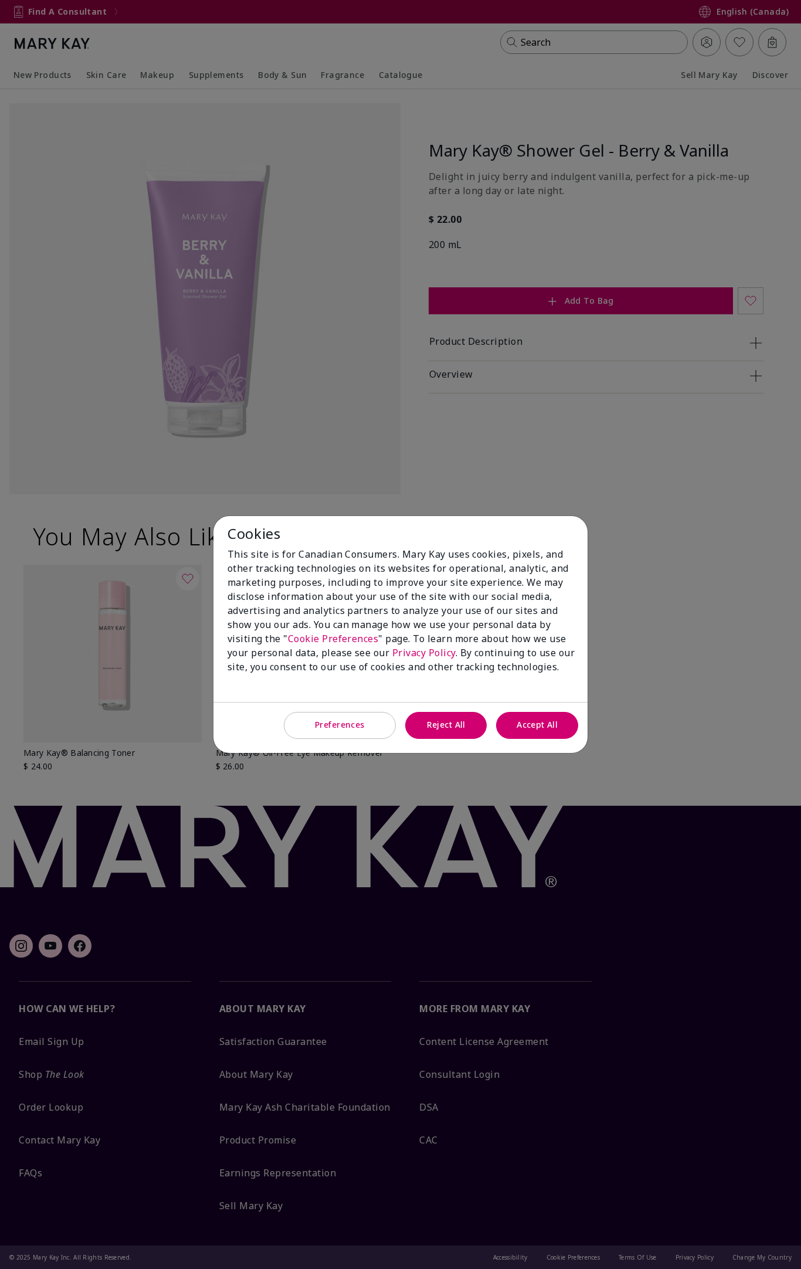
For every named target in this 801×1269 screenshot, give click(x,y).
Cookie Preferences (333, 638)
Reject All (446, 724)
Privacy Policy (424, 652)
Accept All (537, 724)
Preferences (340, 724)
